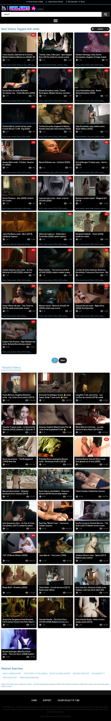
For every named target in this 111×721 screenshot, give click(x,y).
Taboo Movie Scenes (55, 2)
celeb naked (79, 208)
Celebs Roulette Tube (69, 700)
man (92, 137)
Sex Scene (25, 244)
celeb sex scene (15, 244)
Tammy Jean (62, 65)
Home (34, 700)
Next (63, 360)
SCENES (39, 9)
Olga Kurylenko (80, 137)
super (102, 137)
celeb (56, 173)
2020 (4, 65)
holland (65, 173)
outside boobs (16, 208)
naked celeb (89, 208)
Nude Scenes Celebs (35, 2)
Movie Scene (51, 65)
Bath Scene (6, 208)
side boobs (27, 208)
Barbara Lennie (99, 208)
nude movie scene (8, 316)
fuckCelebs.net (50, 716)
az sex (23, 65)
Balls (97, 137)
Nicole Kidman (44, 173)
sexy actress (21, 316)
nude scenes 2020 (13, 65)
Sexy (52, 173)
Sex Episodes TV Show (76, 2)
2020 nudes (98, 65)
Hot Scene (42, 65)
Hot (88, 137)
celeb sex (30, 65)
